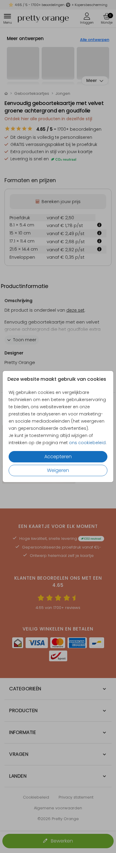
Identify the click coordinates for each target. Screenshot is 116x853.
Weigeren (58, 470)
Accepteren (58, 456)
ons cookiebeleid (87, 443)
